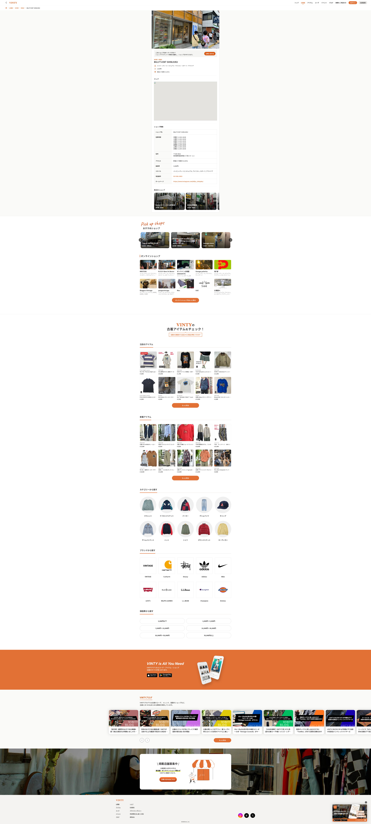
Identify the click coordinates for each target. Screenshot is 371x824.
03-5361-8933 (177, 176)
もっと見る (185, 405)
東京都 (17, 8)
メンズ (159, 65)
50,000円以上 (209, 635)
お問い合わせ (210, 54)
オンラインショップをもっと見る (185, 300)
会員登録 (363, 3)
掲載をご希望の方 (340, 3)
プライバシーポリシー (135, 810)
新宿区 (22, 8)
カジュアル (171, 65)
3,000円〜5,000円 (208, 621)
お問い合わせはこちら (168, 779)
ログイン (353, 3)
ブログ (331, 3)
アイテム (310, 3)
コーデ (317, 3)
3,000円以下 (162, 621)
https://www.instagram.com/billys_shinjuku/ (188, 181)
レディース (164, 65)
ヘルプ (131, 804)
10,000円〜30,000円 (209, 628)
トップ (297, 3)
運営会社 (132, 817)
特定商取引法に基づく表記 (137, 814)
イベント (324, 3)
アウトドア (191, 65)
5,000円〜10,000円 (162, 628)
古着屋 (303, 3)
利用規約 (132, 807)
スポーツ (184, 65)
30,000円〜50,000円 (162, 635)
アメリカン (178, 65)
